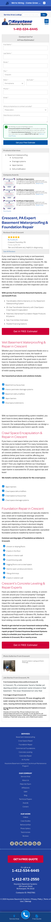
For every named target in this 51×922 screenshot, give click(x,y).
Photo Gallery (25, 828)
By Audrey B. (13, 239)
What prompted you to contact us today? (17, 106)
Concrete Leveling (25, 752)
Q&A (25, 791)
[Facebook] (12, 844)
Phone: (6, 89)
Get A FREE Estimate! (25, 331)
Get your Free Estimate (25, 142)
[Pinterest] (30, 844)
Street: (6, 62)
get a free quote (25, 859)
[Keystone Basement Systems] (17, 22)
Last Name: (7, 53)
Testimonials (25, 832)
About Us (25, 780)
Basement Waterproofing (25, 737)
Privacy (14, 136)
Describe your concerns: (11, 115)
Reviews (26, 836)
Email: (5, 97)
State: (5, 80)
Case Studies (25, 821)
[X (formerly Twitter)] (16, 844)
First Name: (7, 44)
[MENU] (46, 21)
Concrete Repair (25, 756)
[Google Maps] (34, 844)
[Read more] (39, 183)
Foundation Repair (25, 744)
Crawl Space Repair (25, 741)
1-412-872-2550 (25, 879)
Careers (26, 806)
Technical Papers (25, 799)
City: (5, 71)
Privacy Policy (36, 899)
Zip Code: (30, 80)
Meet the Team (25, 784)
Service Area (25, 776)
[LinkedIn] (25, 844)
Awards (25, 803)
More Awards (7, 211)
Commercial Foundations (25, 748)
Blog (25, 795)
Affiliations (25, 788)
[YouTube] (21, 844)
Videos (25, 817)
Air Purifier (25, 759)
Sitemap (28, 901)
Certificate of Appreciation (25, 179)
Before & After (25, 824)
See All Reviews (9, 251)
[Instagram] (39, 844)
